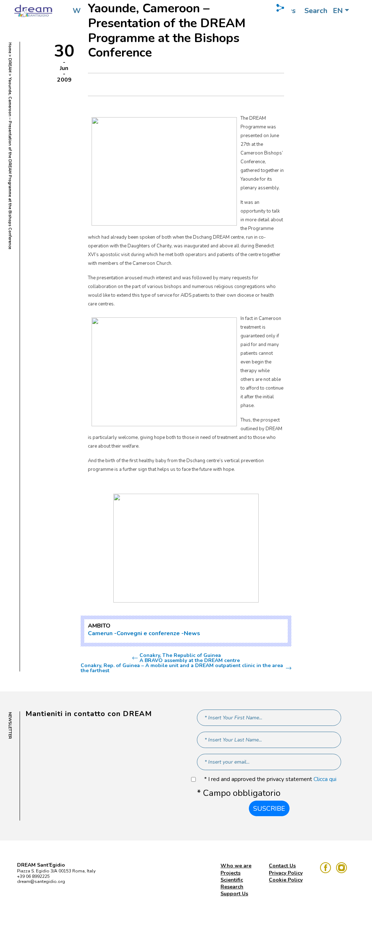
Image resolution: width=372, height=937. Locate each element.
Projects (230, 873)
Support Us (234, 893)
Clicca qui (325, 779)
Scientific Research (232, 883)
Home (10, 47)
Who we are (236, 865)
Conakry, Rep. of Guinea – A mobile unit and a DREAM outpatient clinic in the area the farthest (182, 668)
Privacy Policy (286, 873)
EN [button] (338, 11)
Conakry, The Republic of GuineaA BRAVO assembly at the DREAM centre (190, 658)
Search (315, 11)
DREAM (10, 65)
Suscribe (269, 808)
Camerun (100, 633)
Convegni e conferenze (148, 633)
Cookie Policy (286, 879)
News (192, 633)
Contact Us (282, 865)
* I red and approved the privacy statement (270, 779)
